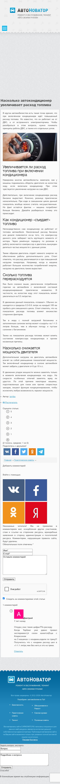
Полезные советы (41, 720)
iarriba (12, 396)
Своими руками (40, 713)
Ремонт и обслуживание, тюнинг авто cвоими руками (34, 16)
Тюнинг (15, 720)
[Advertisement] (30, 67)
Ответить (18, 651)
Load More (30, 662)
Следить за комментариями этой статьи (25, 599)
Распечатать (11, 402)
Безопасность (17, 705)
